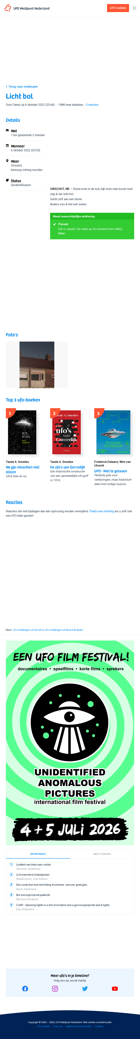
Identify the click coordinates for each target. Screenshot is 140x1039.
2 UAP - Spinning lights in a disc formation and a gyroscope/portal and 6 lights (63, 905)
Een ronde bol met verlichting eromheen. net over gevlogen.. (52, 884)
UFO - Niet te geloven (110, 470)
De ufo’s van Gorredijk (67, 467)
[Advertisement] (70, 53)
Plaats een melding (101, 511)
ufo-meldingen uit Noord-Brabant (64, 629)
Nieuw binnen (38, 854)
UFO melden (43, 1026)
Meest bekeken (102, 854)
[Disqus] (70, 569)
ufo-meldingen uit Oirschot (28, 629)
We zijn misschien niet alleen (22, 469)
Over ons (58, 1026)
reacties (92, 104)
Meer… (62, 233)
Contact (99, 1026)
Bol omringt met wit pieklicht (33, 894)
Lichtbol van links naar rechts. (34, 864)
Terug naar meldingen (23, 86)
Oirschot (16, 165)
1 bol (14, 135)
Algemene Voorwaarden (79, 1026)
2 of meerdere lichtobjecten (32, 874)
